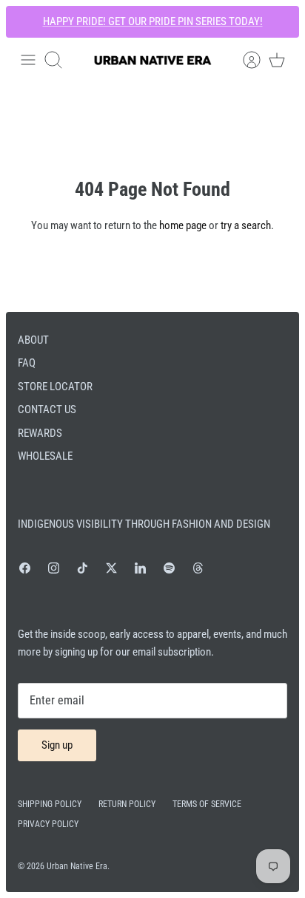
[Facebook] (24, 568)
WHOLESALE (45, 456)
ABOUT (33, 340)
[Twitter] (111, 568)
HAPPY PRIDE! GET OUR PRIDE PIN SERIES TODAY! (153, 21)
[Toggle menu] (28, 60)
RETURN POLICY (126, 804)
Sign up (57, 745)
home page (183, 225)
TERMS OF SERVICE (206, 804)
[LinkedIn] (140, 568)
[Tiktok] (82, 568)
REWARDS (40, 433)
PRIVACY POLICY (48, 824)
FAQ (27, 363)
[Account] (244, 60)
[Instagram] (53, 568)
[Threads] (198, 568)
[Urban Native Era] (152, 60)
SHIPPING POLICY (49, 804)
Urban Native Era (77, 866)
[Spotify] (169, 568)
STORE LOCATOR (55, 386)
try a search (246, 225)
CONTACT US (47, 409)
